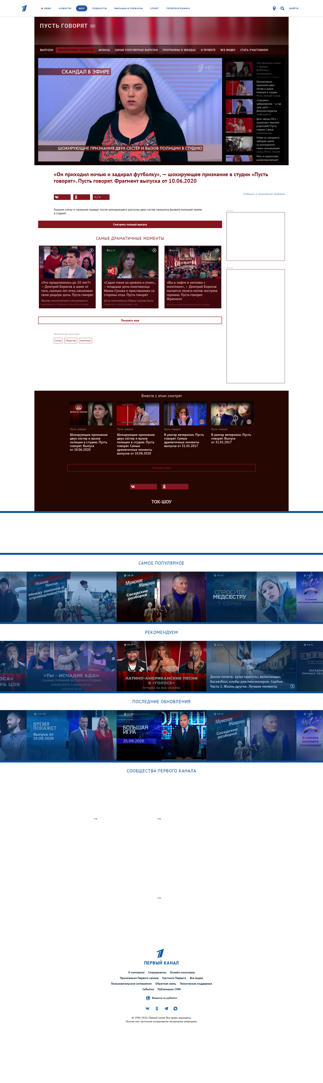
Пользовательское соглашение (131, 983)
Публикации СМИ (169, 989)
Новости (65, 8)
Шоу (82, 8)
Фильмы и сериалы (128, 8)
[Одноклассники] (81, 197)
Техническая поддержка (196, 983)
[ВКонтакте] (62, 197)
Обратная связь (165, 983)
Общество (70, 340)
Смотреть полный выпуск (130, 224)
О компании (136, 972)
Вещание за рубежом (164, 997)
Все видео (196, 978)
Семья (58, 340)
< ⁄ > (97, 197)
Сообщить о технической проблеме (264, 194)
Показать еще (130, 320)
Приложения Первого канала (139, 978)
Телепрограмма (178, 8)
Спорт (154, 8)
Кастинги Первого (174, 978)
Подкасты (99, 8)
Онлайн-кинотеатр (182, 972)
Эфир (47, 8)
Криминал (85, 340)
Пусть (64, 26)
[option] (253, 67)
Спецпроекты (157, 972)
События (148, 989)
